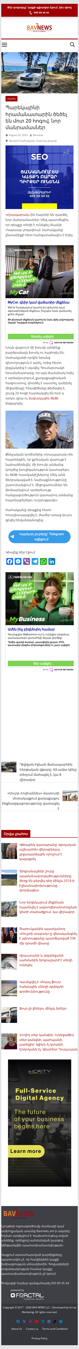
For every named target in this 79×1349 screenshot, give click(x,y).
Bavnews (38, 135)
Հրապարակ (17, 214)
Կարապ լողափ (46, 141)
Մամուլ (11, 98)
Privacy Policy (39, 1338)
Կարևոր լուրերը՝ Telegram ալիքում (41, 536)
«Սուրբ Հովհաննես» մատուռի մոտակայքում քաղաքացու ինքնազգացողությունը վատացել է (30, 800)
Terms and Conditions (55, 1329)
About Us (16, 1329)
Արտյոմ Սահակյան (22, 141)
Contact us (32, 1329)
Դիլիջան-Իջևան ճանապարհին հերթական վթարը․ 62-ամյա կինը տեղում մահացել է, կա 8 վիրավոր (48, 772)
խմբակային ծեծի (44, 398)
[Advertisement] (39, 715)
